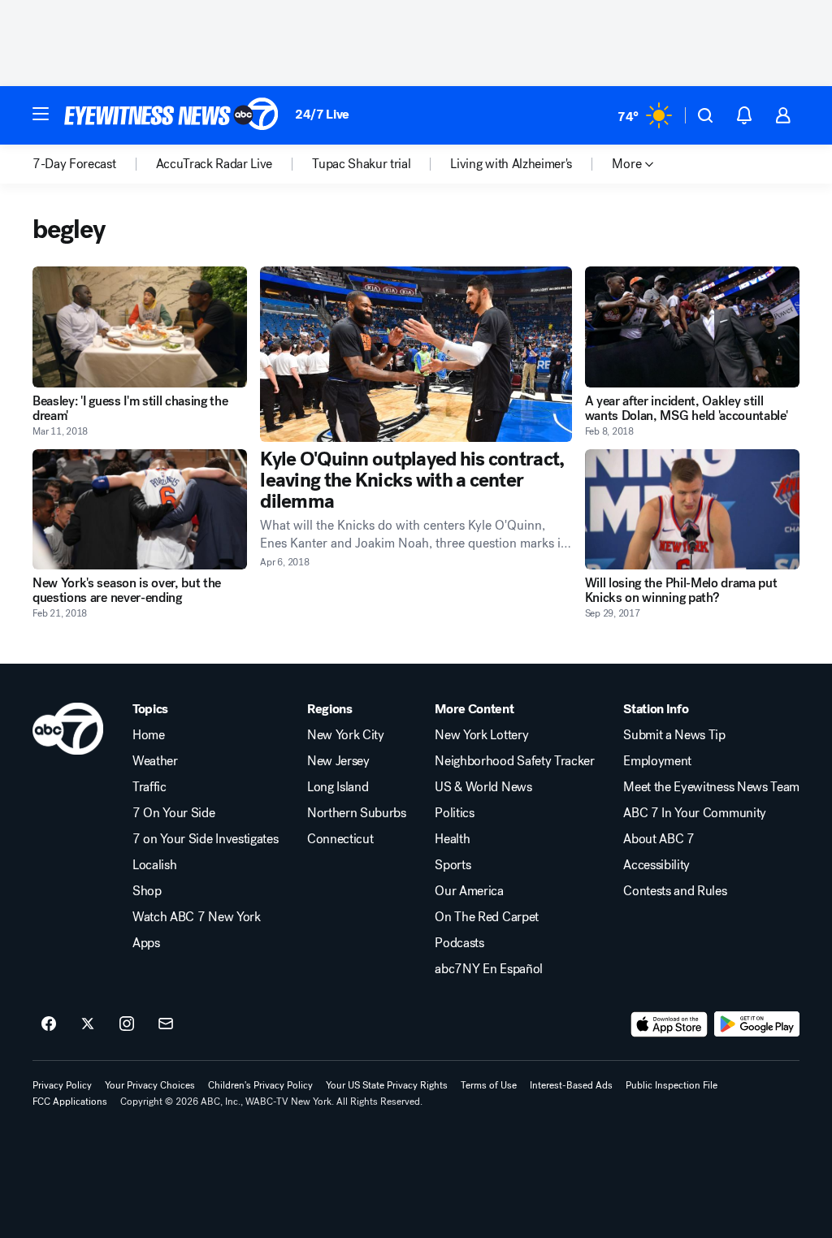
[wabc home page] (67, 729)
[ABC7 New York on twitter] (88, 1024)
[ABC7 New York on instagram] (126, 1024)
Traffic (149, 787)
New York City (345, 735)
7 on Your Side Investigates (205, 839)
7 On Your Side (173, 813)
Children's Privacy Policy (260, 1085)
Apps (146, 943)
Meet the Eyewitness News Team (711, 787)
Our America (469, 891)
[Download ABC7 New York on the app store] (669, 1024)
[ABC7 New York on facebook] (48, 1024)
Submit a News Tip (674, 735)
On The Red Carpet (487, 917)
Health (452, 839)
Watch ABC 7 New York (196, 917)
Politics (454, 813)
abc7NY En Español (489, 969)
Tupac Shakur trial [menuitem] (361, 164)
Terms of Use (489, 1085)
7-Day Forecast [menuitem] (74, 164)
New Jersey (338, 761)
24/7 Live (322, 114)
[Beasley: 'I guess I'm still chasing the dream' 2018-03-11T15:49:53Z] (139, 326)
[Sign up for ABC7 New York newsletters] (166, 1024)
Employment (657, 761)
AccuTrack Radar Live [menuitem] (214, 164)
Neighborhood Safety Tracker (514, 761)
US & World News (483, 787)
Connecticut (340, 839)
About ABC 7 (658, 839)
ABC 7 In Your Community (694, 813)
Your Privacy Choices (150, 1085)
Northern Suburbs (356, 813)
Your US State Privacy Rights (387, 1085)
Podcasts (459, 943)
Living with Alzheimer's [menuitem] (511, 164)
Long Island (337, 787)
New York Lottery (481, 735)
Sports (452, 865)
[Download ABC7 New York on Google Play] (757, 1024)
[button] (41, 113)
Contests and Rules (674, 891)
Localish (154, 865)
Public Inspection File (671, 1085)
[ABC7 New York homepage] (171, 115)
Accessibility (656, 865)
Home (148, 735)
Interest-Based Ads (571, 1085)
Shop (147, 891)
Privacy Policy (62, 1085)
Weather (155, 761)
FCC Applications (69, 1101)
